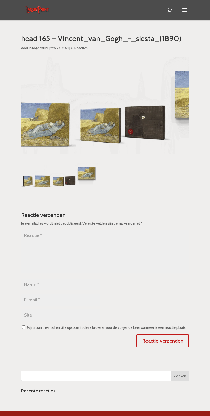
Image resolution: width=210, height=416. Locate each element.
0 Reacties (79, 48)
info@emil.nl (38, 48)
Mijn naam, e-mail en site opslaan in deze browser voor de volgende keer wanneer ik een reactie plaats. (106, 327)
